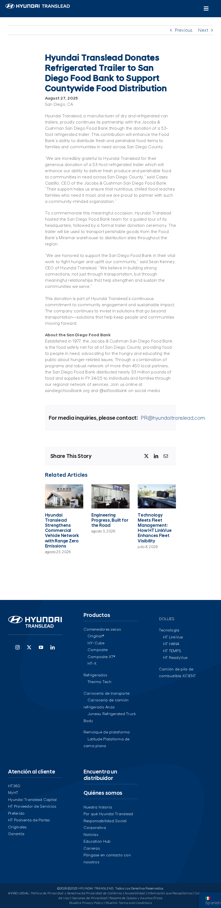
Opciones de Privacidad (89, 898)
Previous (184, 30)
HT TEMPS (172, 651)
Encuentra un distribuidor (100, 774)
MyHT (13, 792)
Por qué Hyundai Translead (108, 814)
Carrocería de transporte (106, 693)
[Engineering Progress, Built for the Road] (110, 496)
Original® (96, 636)
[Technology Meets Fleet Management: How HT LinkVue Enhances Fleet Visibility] (157, 496)
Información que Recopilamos (169, 893)
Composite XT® (101, 657)
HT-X (92, 663)
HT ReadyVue (175, 657)
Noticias (91, 834)
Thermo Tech (99, 682)
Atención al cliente (31, 771)
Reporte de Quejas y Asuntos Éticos (136, 898)
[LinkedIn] (156, 456)
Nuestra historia (98, 807)
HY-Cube (96, 643)
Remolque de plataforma (107, 732)
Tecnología (169, 630)
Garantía (16, 834)
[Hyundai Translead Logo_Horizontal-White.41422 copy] (37, 6)
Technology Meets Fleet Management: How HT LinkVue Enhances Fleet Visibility (155, 528)
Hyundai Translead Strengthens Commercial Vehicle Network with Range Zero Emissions (62, 531)
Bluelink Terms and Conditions (129, 903)
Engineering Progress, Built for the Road (109, 520)
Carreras (92, 848)
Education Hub (97, 841)
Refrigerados (95, 675)
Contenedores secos (102, 629)
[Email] (166, 456)
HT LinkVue (173, 637)
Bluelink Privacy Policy (86, 903)
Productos (97, 615)
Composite (98, 650)
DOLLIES (167, 619)
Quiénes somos (103, 793)
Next (203, 30)
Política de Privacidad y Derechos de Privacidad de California (76, 893)
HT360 (14, 786)
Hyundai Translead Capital (32, 799)
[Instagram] (17, 647)
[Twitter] (29, 647)
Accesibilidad (135, 893)
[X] (146, 456)
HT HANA (171, 644)
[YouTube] (41, 647)
